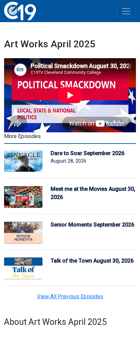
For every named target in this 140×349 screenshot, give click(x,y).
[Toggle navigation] (126, 11)
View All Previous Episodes (70, 296)
